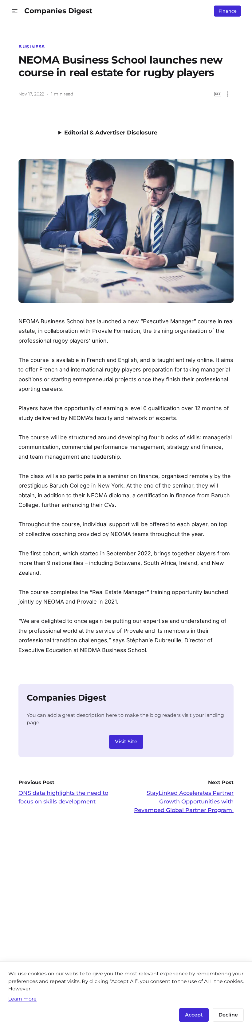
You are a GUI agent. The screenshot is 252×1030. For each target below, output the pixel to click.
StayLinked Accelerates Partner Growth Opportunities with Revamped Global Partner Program (184, 802)
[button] (15, 11)
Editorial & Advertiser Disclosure (110, 132)
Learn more (22, 999)
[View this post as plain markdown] (217, 94)
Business (31, 46)
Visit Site (126, 741)
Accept (194, 1015)
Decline (228, 1015)
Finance (228, 11)
